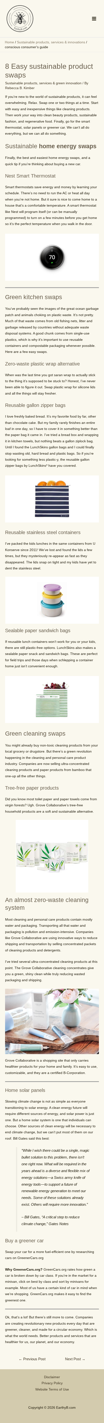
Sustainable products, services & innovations (51, 42)
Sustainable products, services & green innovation (43, 83)
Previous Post (32, 1359)
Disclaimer (52, 1377)
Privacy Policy (52, 1383)
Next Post (75, 1359)
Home (9, 42)
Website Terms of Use (52, 1389)
